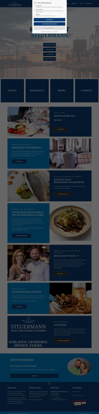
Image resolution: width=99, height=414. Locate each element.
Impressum (49, 31)
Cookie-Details (55, 31)
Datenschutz (43, 31)
